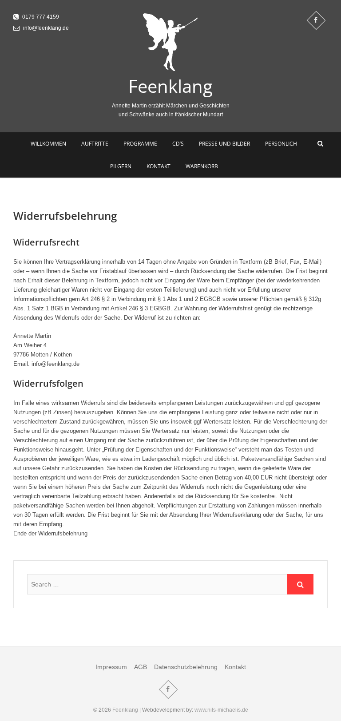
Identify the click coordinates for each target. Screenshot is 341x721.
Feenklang (170, 86)
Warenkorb (202, 166)
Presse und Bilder (224, 143)
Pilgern (120, 166)
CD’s (178, 143)
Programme (140, 143)
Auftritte (94, 143)
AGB (140, 666)
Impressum (111, 666)
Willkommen (48, 143)
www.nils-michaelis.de (221, 710)
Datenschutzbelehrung (186, 666)
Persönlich (281, 143)
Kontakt (158, 166)
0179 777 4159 (40, 17)
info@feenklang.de (45, 28)
